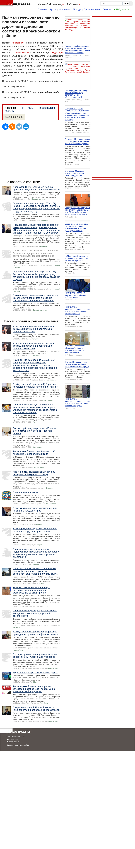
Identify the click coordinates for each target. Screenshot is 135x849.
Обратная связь (13, 740)
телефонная (18, 43)
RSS (27, 745)
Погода (77, 9)
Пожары (107, 9)
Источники (64, 9)
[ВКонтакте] (5, 126)
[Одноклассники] (12, 126)
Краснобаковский (21, 52)
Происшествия (92, 9)
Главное (42, 9)
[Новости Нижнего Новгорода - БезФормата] (16, 3)
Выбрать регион (13, 742)
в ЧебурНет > (121, 9)
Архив (53, 9)
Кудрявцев (57, 52)
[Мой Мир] (26, 126)
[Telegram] (19, 126)
